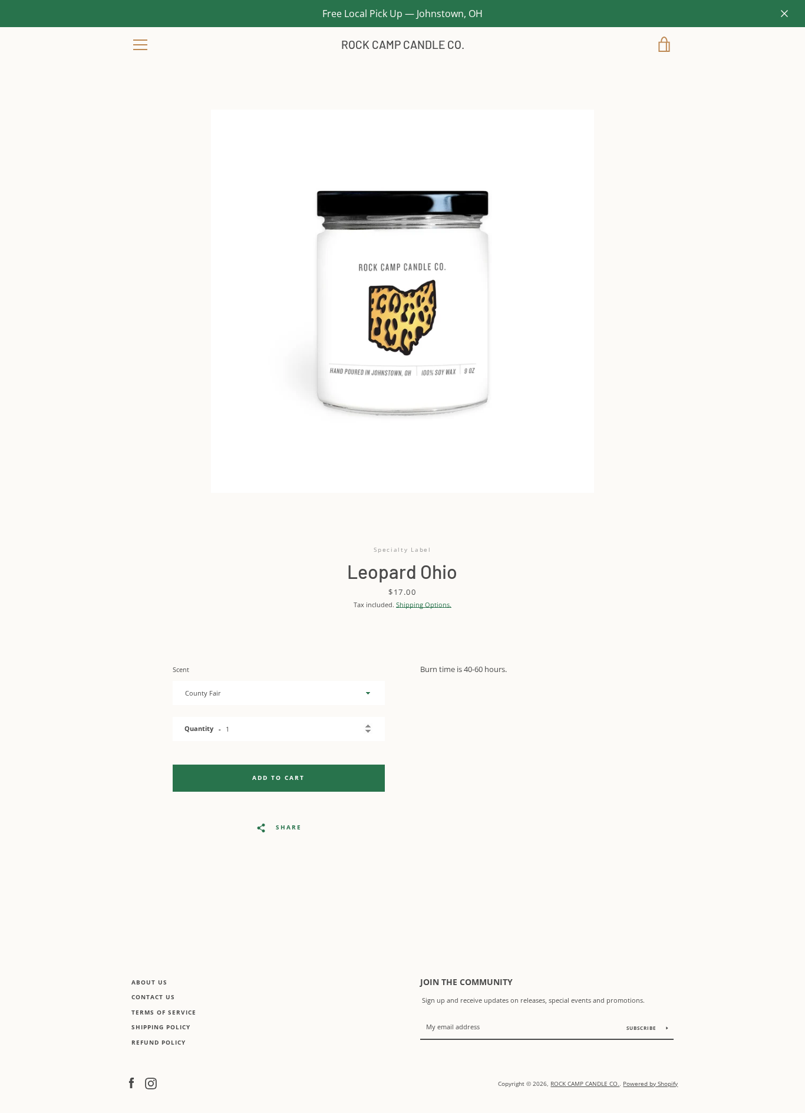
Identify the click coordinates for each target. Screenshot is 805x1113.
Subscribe (642, 1028)
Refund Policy (158, 1042)
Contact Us (153, 997)
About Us (149, 982)
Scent (181, 669)
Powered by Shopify (650, 1083)
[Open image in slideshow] (402, 301)
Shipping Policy (160, 1027)
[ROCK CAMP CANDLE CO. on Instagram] (151, 1082)
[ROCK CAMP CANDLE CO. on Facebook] (131, 1082)
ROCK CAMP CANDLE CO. (402, 44)
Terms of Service (163, 1012)
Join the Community (466, 981)
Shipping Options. (423, 604)
